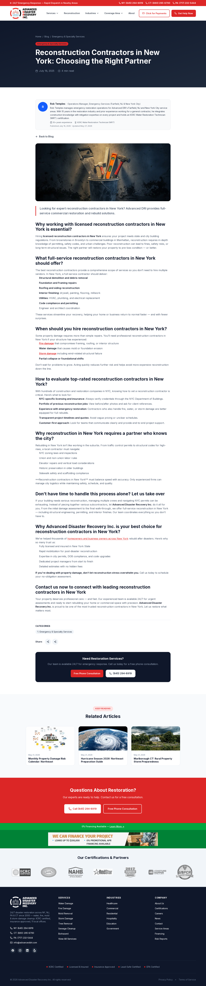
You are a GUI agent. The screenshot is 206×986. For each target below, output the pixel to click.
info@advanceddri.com (25, 942)
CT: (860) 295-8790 (24, 933)
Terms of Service (187, 979)
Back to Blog (46, 136)
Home (38, 36)
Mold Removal (65, 913)
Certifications (161, 908)
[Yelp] (34, 950)
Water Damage (65, 903)
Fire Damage (64, 908)
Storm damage (47, 353)
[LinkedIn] (27, 950)
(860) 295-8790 (159, 3)
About (131, 13)
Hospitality (112, 918)
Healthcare (112, 903)
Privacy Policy (166, 979)
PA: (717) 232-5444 (23, 937)
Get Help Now (185, 13)
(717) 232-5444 (185, 3)
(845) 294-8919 (132, 3)
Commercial (112, 908)
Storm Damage (65, 918)
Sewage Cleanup (67, 928)
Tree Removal (65, 923)
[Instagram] (20, 950)
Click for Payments (156, 13)
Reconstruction (72, 13)
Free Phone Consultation (87, 673)
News (157, 918)
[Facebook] (13, 950)
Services (50, 13)
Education (111, 923)
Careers (159, 913)
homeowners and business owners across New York (97, 538)
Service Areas (162, 928)
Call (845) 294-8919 (85, 808)
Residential (112, 913)
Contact (159, 923)
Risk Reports (161, 939)
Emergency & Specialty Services (68, 36)
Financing (159, 933)
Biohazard (63, 933)
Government (113, 928)
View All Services (67, 939)
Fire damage (46, 343)
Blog (46, 36)
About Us (159, 903)
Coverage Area (112, 13)
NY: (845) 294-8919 (23, 928)
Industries (90, 13)
